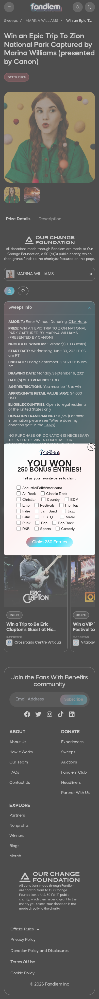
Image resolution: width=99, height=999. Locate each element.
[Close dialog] (91, 447)
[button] (49, 542)
